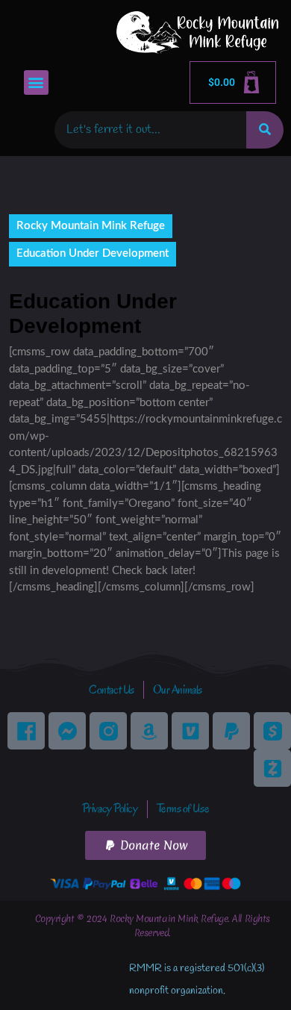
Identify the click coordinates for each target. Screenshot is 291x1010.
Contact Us (111, 690)
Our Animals (177, 690)
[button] (36, 82)
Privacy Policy (110, 808)
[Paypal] (231, 730)
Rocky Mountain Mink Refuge (90, 225)
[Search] (265, 130)
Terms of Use (183, 808)
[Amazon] (149, 730)
